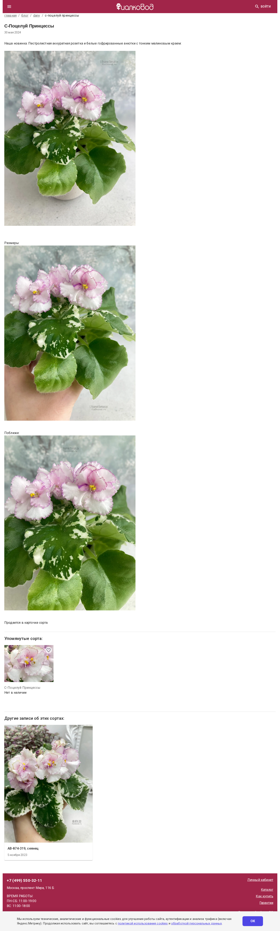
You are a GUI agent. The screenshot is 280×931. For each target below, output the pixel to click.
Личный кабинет (260, 880)
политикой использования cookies (143, 923)
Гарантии (266, 903)
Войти (266, 6)
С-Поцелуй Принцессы (22, 688)
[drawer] (9, 6)
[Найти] (257, 6)
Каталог (267, 890)
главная (10, 15)
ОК (252, 921)
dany (36, 15)
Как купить (264, 896)
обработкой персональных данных (196, 923)
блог (24, 15)
